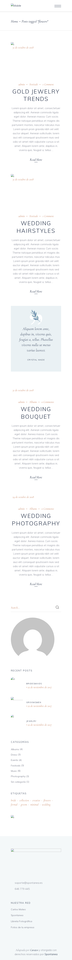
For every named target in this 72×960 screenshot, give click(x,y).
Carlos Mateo (18, 909)
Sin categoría (18, 781)
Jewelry (31, 721)
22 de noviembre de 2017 (39, 687)
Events (14, 760)
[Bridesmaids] (17, 685)
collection (24, 800)
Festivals (33, 84)
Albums (33, 402)
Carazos (34, 950)
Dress (14, 754)
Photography (18, 776)
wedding (46, 804)
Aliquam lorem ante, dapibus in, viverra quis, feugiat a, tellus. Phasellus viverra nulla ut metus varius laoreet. (36, 339)
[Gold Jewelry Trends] (36, 59)
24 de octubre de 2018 (23, 497)
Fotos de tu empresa (22, 927)
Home (14, 21)
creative (36, 800)
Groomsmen (33, 702)
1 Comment (48, 84)
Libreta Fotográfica (21, 921)
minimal (34, 804)
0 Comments (48, 402)
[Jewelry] (17, 723)
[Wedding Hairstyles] (36, 191)
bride (13, 800)
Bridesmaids (34, 683)
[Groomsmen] (17, 704)
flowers (47, 800)
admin (21, 84)
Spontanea (17, 915)
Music (14, 770)
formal (14, 804)
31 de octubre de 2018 (23, 47)
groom (24, 804)
